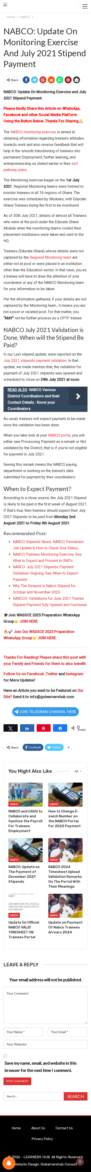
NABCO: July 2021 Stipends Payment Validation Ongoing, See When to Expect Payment (45, 573)
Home (16, 1128)
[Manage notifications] (80, 1161)
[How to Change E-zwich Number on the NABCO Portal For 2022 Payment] (65, 795)
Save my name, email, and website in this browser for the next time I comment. (41, 1066)
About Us (38, 1128)
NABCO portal (59, 435)
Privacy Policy (42, 1139)
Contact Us (64, 1128)
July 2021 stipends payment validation (35, 360)
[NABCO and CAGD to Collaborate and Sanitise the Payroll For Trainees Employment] (25, 795)
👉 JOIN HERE (26, 621)
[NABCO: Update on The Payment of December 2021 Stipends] (25, 850)
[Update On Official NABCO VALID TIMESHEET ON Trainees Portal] (25, 906)
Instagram (74, 674)
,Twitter (51, 674)
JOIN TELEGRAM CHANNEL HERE (47, 712)
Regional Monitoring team (50, 257)
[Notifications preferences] (8, 1163)
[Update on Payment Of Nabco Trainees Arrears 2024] (65, 906)
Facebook (36, 674)
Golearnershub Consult (59, 1164)
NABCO (14, 804)
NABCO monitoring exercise (33, 132)
